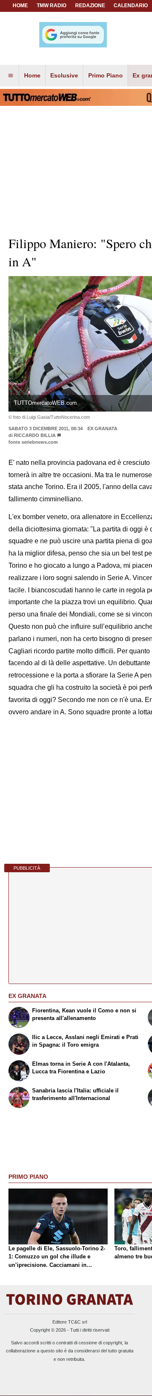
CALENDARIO (131, 5)
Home (20, 5)
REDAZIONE (90, 5)
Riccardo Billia (35, 435)
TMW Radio (51, 5)
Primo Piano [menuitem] (105, 75)
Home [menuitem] (32, 75)
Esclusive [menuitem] (64, 75)
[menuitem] (10, 75)
